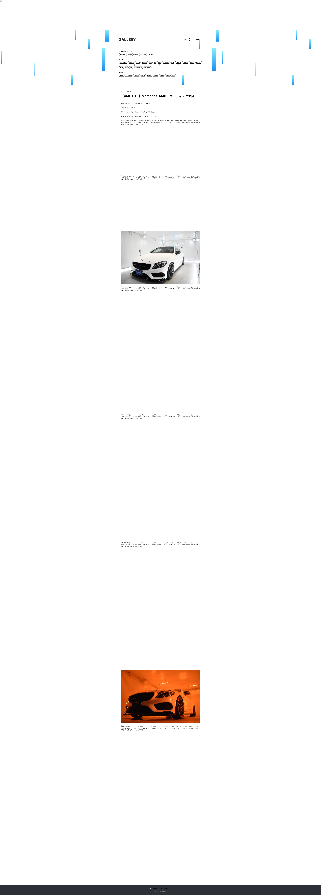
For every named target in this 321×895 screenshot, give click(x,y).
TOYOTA (149, 75)
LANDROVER (123, 64)
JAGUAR (137, 64)
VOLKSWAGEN (145, 64)
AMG (150, 62)
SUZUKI (162, 75)
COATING (150, 54)
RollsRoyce (163, 64)
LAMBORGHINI (123, 62)
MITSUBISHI (129, 75)
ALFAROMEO (166, 62)
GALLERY (197, 39)
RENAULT (131, 62)
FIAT (157, 64)
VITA (126, 67)
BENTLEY (198, 62)
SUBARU (156, 75)
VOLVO (121, 67)
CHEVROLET (147, 67)
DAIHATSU (136, 75)
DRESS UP (122, 54)
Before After (143, 54)
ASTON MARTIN (138, 67)
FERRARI (171, 64)
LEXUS (173, 75)
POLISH (129, 54)
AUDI (190, 64)
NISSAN (122, 75)
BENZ (159, 62)
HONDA (168, 75)
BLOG (186, 39)
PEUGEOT (178, 62)
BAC (155, 62)
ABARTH (192, 62)
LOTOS (196, 64)
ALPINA (138, 62)
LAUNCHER (184, 64)
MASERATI (144, 62)
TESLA (152, 64)
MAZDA (143, 75)
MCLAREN (130, 64)
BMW (172, 62)
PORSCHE (185, 62)
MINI (131, 67)
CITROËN (177, 64)
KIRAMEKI (135, 54)
